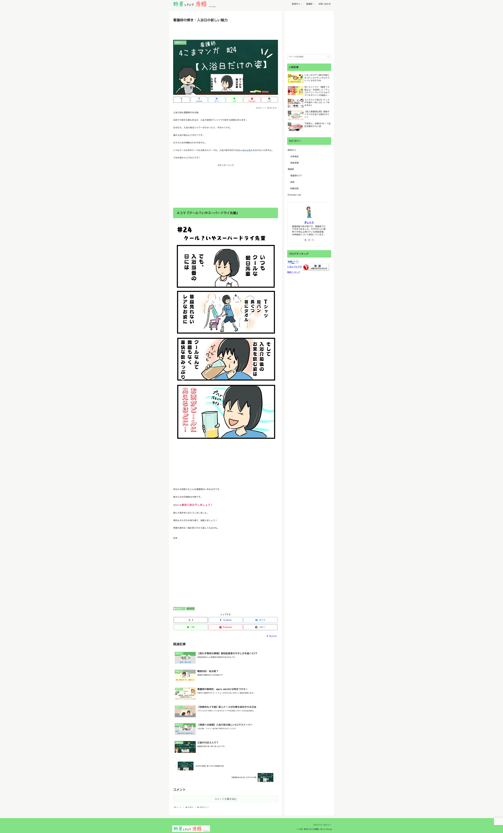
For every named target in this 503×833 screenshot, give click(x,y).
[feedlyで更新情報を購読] (309, 239)
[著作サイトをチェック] (305, 239)
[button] (269, 100)
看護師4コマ (180, 608)
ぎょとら (309, 222)
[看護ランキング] (316, 267)
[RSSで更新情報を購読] (313, 239)
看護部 (191, 608)
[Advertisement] (225, 30)
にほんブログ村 (294, 267)
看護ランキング (293, 272)
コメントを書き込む (225, 799)
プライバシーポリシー (322, 825)
